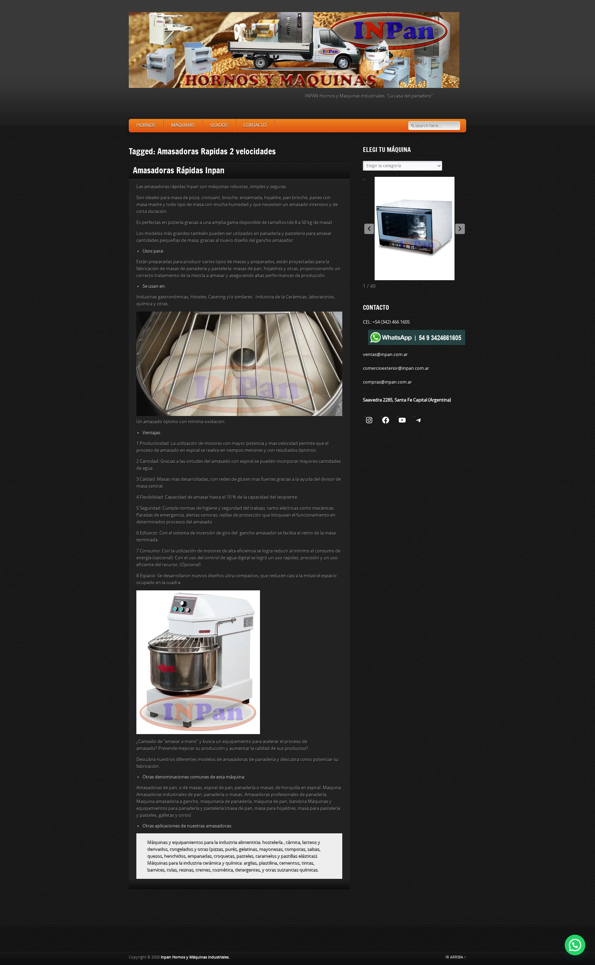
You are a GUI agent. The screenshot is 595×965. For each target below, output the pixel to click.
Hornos (145, 125)
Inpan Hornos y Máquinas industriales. (195, 957)
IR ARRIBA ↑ (456, 957)
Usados (219, 125)
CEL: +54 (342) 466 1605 (386, 322)
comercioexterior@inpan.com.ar (396, 368)
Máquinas (183, 125)
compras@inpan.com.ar (387, 382)
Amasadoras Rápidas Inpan (179, 170)
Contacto (255, 125)
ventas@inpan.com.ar (385, 354)
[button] (460, 229)
